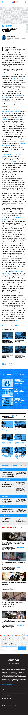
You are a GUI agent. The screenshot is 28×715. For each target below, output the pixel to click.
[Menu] (2, 2)
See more (23, 527)
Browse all (23, 374)
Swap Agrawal (11, 36)
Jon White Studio (12, 705)
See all (23, 417)
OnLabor (14, 2)
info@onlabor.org (12, 702)
